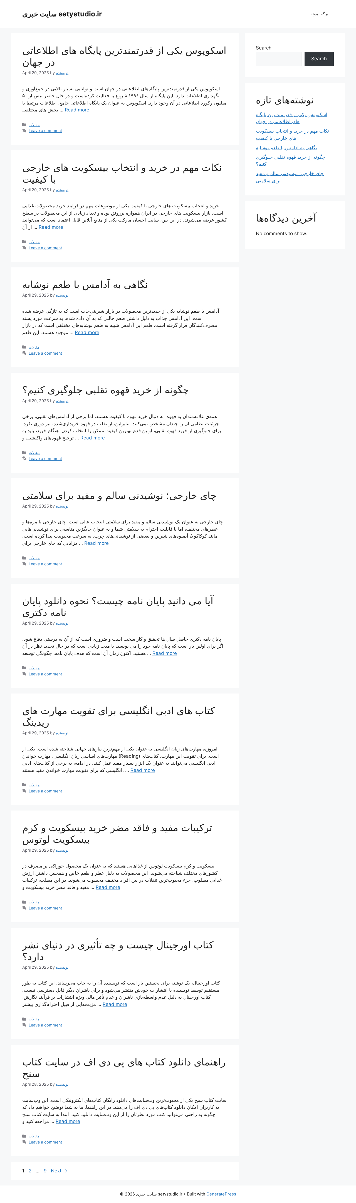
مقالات (34, 124)
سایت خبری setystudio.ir (62, 14)
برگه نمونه (319, 13)
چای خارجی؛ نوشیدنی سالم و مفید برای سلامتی (119, 495)
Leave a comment (45, 130)
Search (263, 48)
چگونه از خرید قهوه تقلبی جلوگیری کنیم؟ (105, 390)
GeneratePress (221, 1194)
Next (59, 1171)
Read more (77, 110)
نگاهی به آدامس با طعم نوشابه (85, 284)
